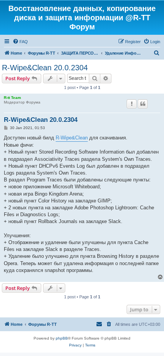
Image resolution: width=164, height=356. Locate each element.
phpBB (62, 338)
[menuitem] (20, 41)
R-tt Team (12, 97)
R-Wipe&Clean (72, 138)
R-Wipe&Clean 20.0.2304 (45, 67)
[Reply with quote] (143, 103)
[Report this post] (132, 103)
